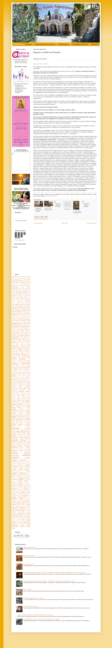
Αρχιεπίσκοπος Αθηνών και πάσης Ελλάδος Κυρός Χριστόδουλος (21, 388)
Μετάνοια (21, 437)
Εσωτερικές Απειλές (17, 413)
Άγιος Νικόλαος (22, 357)
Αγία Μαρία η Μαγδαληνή (22, 291)
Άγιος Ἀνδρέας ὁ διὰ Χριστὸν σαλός (19, 305)
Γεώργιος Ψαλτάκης (21, 397)
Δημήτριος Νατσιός (44, 218)
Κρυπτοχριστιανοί (15, 426)
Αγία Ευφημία (27, 288)
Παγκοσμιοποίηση (26, 501)
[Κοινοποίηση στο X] (44, 217)
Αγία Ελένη (21, 288)
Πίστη (13, 505)
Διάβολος (28, 401)
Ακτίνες (47, 196)
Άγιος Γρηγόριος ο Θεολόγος (19, 310)
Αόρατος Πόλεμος (26, 384)
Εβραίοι (13, 406)
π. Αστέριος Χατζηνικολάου (24, 466)
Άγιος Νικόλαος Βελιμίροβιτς (21, 358)
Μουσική (28, 448)
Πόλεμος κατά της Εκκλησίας (19, 507)
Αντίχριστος (19, 384)
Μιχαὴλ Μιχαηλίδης (17, 446)
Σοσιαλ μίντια (27, 510)
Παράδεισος (14, 504)
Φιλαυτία (28, 519)
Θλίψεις (13, 418)
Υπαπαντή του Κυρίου (16, 519)
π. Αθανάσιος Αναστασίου (23, 458)
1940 (39, 218)
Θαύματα (14, 416)
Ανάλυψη (28, 382)
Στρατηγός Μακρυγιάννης (18, 511)
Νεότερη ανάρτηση (38, 223)
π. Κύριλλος (19, 486)
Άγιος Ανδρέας (27, 304)
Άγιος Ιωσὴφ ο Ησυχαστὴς (21, 339)
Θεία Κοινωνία (21, 416)
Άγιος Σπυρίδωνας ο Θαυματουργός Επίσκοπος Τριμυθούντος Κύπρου (21, 371)
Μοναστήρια (27, 446)
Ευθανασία (28, 413)
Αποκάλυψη (20, 385)
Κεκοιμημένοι (21, 424)
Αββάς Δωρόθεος (15, 279)
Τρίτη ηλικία (25, 516)
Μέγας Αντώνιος (22, 434)
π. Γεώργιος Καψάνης (22, 469)
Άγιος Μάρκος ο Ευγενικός (24, 352)
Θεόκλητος (23, 121)
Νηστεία (20, 452)
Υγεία (29, 517)
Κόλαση (19, 425)
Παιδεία (13, 503)
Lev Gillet (28, 523)
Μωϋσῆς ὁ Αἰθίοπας (17, 130)
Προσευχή (22, 509)
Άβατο (16, 278)
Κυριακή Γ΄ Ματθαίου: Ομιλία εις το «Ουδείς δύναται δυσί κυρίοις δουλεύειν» (35, 615)
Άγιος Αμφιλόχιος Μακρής (17, 304)
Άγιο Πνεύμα (20, 297)
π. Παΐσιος (22, 492)
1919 (21, 276)
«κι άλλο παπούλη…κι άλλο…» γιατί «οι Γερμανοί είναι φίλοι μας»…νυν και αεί (41, 619)
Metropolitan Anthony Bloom (21, 525)
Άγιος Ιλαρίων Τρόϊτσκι (25, 324)
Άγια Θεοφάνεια (15, 289)
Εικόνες (19, 407)
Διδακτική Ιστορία (17, 404)
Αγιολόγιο (27, 300)
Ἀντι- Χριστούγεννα (27, 589)
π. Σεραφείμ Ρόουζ (24, 495)
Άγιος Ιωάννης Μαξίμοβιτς (22, 327)
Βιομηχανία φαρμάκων (24, 391)
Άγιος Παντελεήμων (21, 361)
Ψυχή (13, 523)
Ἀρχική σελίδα (17, 44)
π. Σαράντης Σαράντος (22, 494)
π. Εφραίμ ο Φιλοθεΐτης (18, 479)
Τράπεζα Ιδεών (53, 196)
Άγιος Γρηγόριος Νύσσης (24, 308)
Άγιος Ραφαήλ (15, 365)
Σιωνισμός (22, 510)
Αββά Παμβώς (21, 278)
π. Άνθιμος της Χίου (25, 463)
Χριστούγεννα (27, 522)
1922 (23, 276)
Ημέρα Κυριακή (27, 415)
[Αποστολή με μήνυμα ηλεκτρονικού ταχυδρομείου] (40, 217)
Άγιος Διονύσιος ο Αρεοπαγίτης (19, 316)
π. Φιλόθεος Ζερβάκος (23, 500)
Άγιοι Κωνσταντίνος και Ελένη (18, 300)
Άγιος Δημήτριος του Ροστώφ (23, 314)
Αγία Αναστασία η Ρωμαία (24, 282)
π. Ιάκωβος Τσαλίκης (22, 480)
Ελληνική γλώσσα (24, 409)
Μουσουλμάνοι (15, 450)
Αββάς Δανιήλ (27, 278)
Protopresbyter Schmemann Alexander (21, 526)
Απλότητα (14, 385)
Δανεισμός (24, 398)
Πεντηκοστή (27, 504)
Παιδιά (18, 503)
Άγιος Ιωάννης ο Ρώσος (22, 333)
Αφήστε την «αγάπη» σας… (29, 547)
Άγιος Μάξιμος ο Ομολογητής (23, 350)
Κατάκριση (14, 424)
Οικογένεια (27, 452)
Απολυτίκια (27, 385)
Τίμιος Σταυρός (15, 516)
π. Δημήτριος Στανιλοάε (24, 472)
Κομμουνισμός (27, 425)
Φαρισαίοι (24, 519)
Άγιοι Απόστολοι (19, 298)
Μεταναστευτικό (15, 437)
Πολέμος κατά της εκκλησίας (22, 505)
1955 (29, 276)
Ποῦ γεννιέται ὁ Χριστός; (29, 555)
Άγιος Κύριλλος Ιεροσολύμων (24, 342)
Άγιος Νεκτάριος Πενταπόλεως (19, 354)
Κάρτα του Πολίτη (25, 422)
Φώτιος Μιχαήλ (20, 522)
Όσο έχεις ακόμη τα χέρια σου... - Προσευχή (33, 598)
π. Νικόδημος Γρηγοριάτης (23, 489)
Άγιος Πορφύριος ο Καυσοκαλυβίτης (21, 362)
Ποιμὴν (14, 113)
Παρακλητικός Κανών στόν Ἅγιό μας (45, 44)
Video (13, 528)
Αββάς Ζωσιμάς (23, 279)
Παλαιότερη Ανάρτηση (91, 223)
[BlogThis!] (42, 217)
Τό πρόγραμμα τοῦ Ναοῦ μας (80, 44)
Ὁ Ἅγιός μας (28, 44)
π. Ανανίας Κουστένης (16, 463)
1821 (15, 276)
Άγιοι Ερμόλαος (27, 298)
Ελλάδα (28, 407)
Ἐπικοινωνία (94, 44)
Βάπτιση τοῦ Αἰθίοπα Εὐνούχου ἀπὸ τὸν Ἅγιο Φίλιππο (21, 119)
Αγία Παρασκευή (19, 294)
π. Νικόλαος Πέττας (25, 491)
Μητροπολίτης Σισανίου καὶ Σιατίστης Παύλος (21, 444)
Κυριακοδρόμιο (16, 428)
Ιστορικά (28, 419)
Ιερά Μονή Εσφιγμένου (20, 418)
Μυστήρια (22, 450)
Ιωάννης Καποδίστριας (17, 421)
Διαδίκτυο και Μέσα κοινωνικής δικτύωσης (21, 403)
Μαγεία (22, 429)
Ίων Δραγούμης (26, 421)
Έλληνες (14, 409)
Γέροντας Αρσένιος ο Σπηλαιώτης (19, 392)
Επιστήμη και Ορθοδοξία (24, 412)
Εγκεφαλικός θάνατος (21, 406)
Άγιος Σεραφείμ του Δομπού (19, 366)
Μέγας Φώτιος (20, 435)
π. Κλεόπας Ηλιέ (21, 485)
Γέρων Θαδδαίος (21, 395)
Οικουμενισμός (27, 453)
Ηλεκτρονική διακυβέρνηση (17, 415)
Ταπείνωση (27, 513)
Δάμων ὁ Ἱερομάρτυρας (23, 136)
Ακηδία (24, 381)
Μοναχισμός (15, 447)
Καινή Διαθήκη (15, 422)
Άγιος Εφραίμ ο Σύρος (25, 320)
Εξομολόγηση (15, 410)
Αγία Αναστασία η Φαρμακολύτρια (19, 283)
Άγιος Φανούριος (22, 375)
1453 (13, 276)
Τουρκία (21, 516)
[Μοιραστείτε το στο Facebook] (46, 217)
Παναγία (22, 503)
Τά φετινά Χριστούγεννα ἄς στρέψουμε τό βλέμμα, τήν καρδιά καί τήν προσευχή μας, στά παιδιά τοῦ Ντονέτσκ (48, 581)
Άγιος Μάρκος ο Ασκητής (17, 351)
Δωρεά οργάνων (26, 404)
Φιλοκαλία (14, 520)
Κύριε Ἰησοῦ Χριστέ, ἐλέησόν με (30, 606)
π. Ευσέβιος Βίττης (25, 475)
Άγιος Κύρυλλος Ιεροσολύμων (19, 344)
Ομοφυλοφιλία (15, 455)
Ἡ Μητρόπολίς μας (63, 44)
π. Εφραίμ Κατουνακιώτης (24, 478)
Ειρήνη (23, 407)
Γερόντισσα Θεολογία (20, 394)
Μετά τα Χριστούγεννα (28, 564)
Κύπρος (28, 426)
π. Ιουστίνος (25, 482)
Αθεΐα (16, 381)
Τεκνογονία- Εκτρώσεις (17, 515)
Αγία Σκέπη (25, 294)
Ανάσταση (14, 384)
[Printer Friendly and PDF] (36, 217)
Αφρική (28, 389)
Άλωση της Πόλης (21, 382)
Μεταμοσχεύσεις (27, 435)
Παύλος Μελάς (21, 504)
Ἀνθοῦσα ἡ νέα (20, 120)
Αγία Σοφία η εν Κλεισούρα (21, 295)
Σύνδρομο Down (20, 513)
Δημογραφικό (22, 401)
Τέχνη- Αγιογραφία (26, 514)
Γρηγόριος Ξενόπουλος (17, 398)
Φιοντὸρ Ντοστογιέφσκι (21, 520)
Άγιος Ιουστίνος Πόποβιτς (18, 326)
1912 (18, 276)
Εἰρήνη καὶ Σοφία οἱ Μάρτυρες (20, 137)
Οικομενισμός (15, 453)
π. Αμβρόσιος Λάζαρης (25, 461)
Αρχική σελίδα (64, 223)
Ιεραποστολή (23, 419)
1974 (13, 278)
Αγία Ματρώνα (18, 292)
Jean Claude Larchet (20, 523)
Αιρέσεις (20, 381)
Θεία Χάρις (27, 416)
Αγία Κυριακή (21, 289)
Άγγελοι (20, 281)
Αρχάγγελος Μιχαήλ (17, 386)
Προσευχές (15, 509)
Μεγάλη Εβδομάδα (21, 431)
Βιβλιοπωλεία (14, 391)
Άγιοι (25, 297)
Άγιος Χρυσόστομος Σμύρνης (24, 379)
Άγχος (13, 381)
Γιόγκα (28, 397)
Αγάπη (16, 281)
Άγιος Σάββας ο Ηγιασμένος (24, 365)
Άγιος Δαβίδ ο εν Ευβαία (21, 313)
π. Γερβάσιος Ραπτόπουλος (18, 467)
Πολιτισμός (28, 507)
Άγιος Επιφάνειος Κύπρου (22, 317)
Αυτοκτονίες (22, 389)
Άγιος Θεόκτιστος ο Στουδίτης (19, 322)
